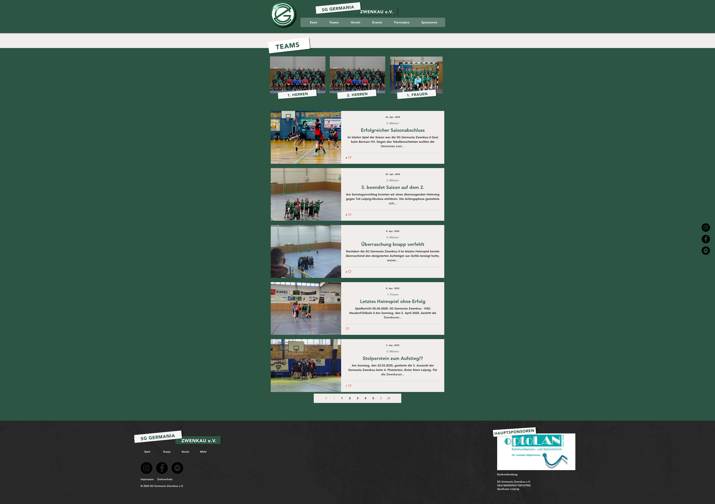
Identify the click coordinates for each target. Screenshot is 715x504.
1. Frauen (392, 294)
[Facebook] (706, 239)
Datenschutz (164, 479)
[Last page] (388, 398)
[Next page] (381, 398)
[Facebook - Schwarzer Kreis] (162, 468)
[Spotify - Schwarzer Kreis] (177, 468)
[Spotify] (706, 250)
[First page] (326, 398)
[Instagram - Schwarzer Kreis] (706, 227)
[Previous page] (334, 398)
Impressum (147, 479)
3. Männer (393, 180)
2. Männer (393, 123)
